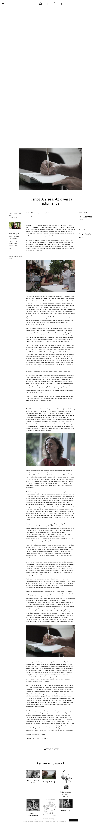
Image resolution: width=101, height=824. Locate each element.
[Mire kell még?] (66, 803)
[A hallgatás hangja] (49, 774)
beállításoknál (48, 821)
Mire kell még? (65, 810)
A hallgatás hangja (49, 782)
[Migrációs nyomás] (33, 774)
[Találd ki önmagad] (49, 807)
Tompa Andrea (13, 217)
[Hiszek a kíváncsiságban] (33, 805)
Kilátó (19, 213)
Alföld (16, 213)
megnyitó (16, 256)
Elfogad (73, 820)
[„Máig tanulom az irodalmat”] (66, 779)
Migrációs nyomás (33, 780)
